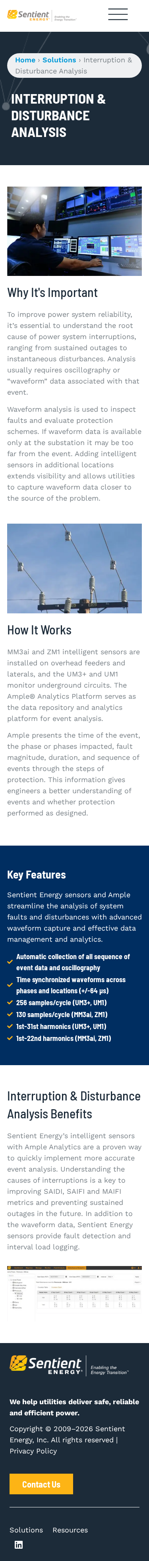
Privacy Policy (33, 1451)
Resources (70, 1530)
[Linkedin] (19, 1545)
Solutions (59, 60)
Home (25, 60)
